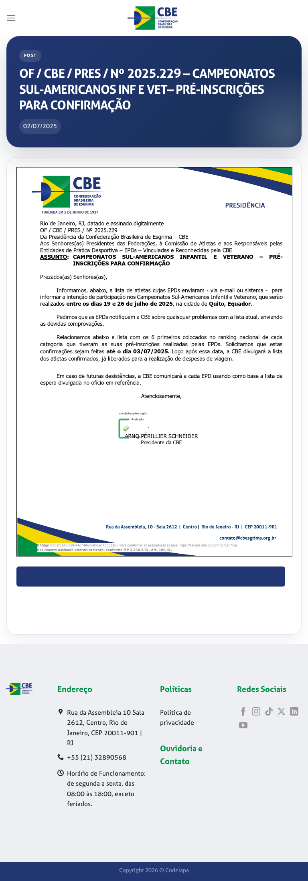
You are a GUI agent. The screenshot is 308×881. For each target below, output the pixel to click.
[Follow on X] (281, 712)
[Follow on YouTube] (243, 725)
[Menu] (11, 18)
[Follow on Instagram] (256, 712)
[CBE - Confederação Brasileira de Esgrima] (154, 18)
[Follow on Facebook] (243, 712)
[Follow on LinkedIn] (294, 712)
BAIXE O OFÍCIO (151, 576)
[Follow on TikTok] (269, 712)
